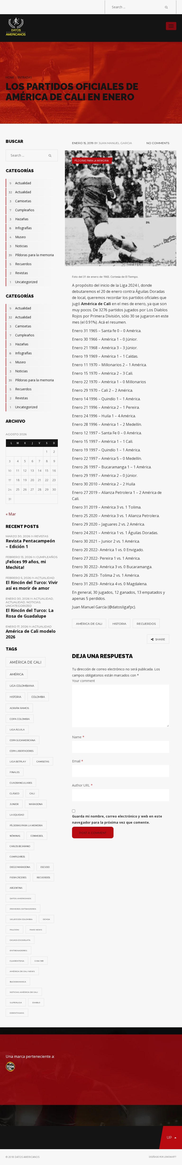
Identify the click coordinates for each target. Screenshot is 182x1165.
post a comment (92, 833)
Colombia (38, 697)
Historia (119, 623)
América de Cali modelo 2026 (31, 634)
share (160, 639)
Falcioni (14, 929)
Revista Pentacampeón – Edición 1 (30, 543)
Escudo (45, 867)
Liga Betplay (18, 761)
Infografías (20, 228)
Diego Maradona (20, 867)
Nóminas (15, 836)
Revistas (19, 273)
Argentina (16, 888)
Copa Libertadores (21, 751)
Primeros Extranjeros (23, 909)
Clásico (14, 793)
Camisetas (21, 201)
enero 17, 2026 (17, 626)
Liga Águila (17, 729)
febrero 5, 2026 (19, 578)
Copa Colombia (20, 719)
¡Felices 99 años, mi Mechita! (26, 564)
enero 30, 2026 (18, 598)
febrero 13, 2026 (19, 557)
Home (10, 77)
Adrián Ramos (19, 708)
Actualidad (20, 183)
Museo (17, 237)
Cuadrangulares (21, 783)
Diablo (36, 1002)
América (16, 674)
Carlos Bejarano (20, 846)
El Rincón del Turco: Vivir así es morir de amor (32, 585)
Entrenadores (18, 950)
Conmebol (37, 836)
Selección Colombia (21, 919)
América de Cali (89, 623)
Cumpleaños (22, 210)
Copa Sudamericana (22, 740)
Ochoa (46, 919)
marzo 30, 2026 (18, 536)
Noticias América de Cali (24, 992)
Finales (14, 772)
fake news (36, 929)
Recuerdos (146, 623)
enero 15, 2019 (83, 143)
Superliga (16, 1002)
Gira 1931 (39, 961)
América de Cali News (22, 971)
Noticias (19, 246)
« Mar (11, 514)
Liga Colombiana (22, 685)
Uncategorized (23, 282)
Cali (32, 793)
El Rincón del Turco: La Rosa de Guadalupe (30, 613)
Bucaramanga (18, 981)
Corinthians (17, 1013)
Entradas (25, 77)
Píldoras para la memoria (91, 160)
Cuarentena (17, 961)
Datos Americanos (20, 898)
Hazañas (19, 219)
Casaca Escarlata (20, 940)
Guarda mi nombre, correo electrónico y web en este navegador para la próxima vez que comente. (117, 819)
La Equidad (17, 814)
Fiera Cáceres (18, 877)
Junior (14, 804)
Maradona (36, 804)
